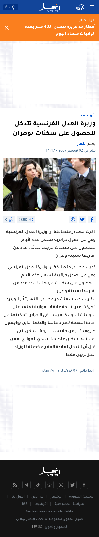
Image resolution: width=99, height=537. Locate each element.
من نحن (37, 497)
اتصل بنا (18, 497)
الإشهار (56, 497)
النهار (82, 144)
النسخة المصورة (81, 497)
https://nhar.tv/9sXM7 (58, 371)
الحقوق (68, 519)
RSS (24, 504)
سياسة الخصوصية (69, 504)
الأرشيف (88, 116)
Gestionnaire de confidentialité (49, 511)
